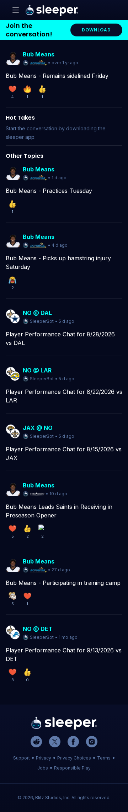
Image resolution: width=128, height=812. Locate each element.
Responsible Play (72, 768)
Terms (104, 758)
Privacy (43, 758)
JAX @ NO (38, 427)
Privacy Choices (74, 758)
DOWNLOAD (96, 30)
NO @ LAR (37, 370)
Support (21, 758)
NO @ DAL (37, 312)
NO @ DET (38, 628)
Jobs (42, 768)
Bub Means (38, 54)
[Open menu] (15, 10)
